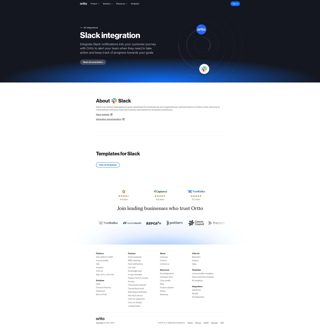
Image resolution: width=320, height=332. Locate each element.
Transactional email (136, 288)
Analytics (100, 267)
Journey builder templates (202, 273)
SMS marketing (134, 260)
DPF (222, 323)
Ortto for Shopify (135, 302)
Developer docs (166, 277)
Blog (162, 284)
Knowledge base (135, 271)
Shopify (195, 293)
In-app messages (135, 274)
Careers (163, 260)
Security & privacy (135, 295)
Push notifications (135, 264)
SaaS (98, 284)
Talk (97, 264)
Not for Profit (101, 294)
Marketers (196, 257)
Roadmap (164, 294)
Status (162, 291)
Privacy (198, 323)
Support (195, 260)
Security (214, 323)
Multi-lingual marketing (137, 292)
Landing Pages (134, 306)
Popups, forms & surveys (138, 278)
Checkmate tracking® (137, 285)
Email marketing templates (203, 277)
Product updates (167, 287)
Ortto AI (99, 271)
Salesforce (196, 290)
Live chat (132, 267)
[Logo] (84, 4)
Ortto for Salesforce (136, 299)
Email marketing (134, 257)
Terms (190, 323)
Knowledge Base (167, 273)
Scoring (131, 281)
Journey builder (102, 260)
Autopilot (99, 323)
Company (164, 257)
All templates (197, 280)
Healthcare (100, 291)
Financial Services (103, 287)
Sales (194, 264)
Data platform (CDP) (104, 257)
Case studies (165, 280)
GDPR (206, 323)
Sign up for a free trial (105, 274)
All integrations (198, 297)
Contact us (164, 264)
